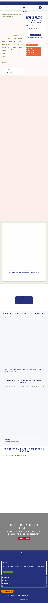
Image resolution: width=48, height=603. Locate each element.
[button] (24, 7)
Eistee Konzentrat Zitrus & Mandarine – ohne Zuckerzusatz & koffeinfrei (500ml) (23, 369)
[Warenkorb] (40, 7)
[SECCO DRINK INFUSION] (3, 595)
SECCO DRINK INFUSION (11, 595)
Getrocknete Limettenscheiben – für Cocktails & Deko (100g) (19, 490)
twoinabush (24, 595)
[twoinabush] (19, 595)
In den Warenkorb (35, 34)
